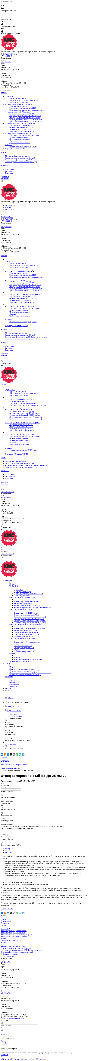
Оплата (8, 850)
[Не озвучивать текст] (2, 31)
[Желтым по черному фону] (1, 15)
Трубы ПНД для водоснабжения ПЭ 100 (24, 100)
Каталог (4, 93)
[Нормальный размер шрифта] (2, 6)
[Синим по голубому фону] (1, 18)
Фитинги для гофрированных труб (18, 104)
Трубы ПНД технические (18, 102)
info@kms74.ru (6, 62)
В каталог (4, 1055)
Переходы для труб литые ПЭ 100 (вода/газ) (25, 120)
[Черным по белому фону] (1, 13)
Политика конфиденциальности (12, 1018)
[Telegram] (23, 754)
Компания (5, 166)
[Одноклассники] (5, 754)
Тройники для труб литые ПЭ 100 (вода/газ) (25, 121)
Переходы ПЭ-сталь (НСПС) (15, 149)
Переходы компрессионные (19, 139)
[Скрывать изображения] (2, 24)
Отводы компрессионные (18, 137)
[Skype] (20, 754)
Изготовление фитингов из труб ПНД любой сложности (26, 160)
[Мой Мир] (8, 754)
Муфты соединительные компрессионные (24, 135)
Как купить (9, 849)
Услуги (3, 152)
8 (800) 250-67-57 (7, 217)
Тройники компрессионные (19, 143)
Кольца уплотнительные (18, 106)
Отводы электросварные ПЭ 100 (21, 127)
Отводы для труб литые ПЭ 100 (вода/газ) (24, 118)
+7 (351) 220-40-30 (10, 54)
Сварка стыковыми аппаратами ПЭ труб (20, 158)
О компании (9, 169)
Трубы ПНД (9, 96)
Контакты (5, 179)
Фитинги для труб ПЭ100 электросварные (21, 123)
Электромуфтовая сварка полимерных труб (21, 162)
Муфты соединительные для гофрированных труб (27, 110)
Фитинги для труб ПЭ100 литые (17, 112)
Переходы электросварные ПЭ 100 (22, 129)
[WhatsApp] (17, 754)
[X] (11, 754)
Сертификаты (10, 171)
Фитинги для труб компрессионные (18, 133)
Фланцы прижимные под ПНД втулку (23, 147)
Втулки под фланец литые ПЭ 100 (22, 114)
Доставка (5, 177)
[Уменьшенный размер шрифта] (2, 4)
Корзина (4, 1034)
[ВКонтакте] (2, 754)
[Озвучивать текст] (2, 29)
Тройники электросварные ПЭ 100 (22, 131)
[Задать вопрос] (1, 793)
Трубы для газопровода (18, 98)
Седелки (12, 141)
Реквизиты (9, 173)
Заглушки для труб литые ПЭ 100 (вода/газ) (25, 116)
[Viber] (14, 754)
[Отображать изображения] (2, 22)
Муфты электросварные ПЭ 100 (21, 125)
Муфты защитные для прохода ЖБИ (22, 108)
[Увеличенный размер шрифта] (3, 9)
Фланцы (8, 145)
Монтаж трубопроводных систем (17, 156)
